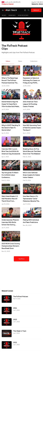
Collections (33, 61)
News (20, 61)
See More (21, 259)
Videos (8, 61)
